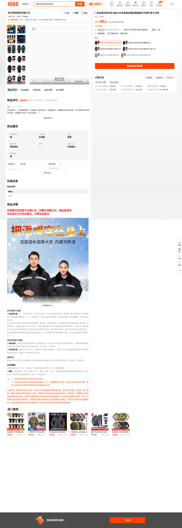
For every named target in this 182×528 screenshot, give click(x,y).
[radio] (20, 100)
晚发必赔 (123, 33)
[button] (59, 56)
